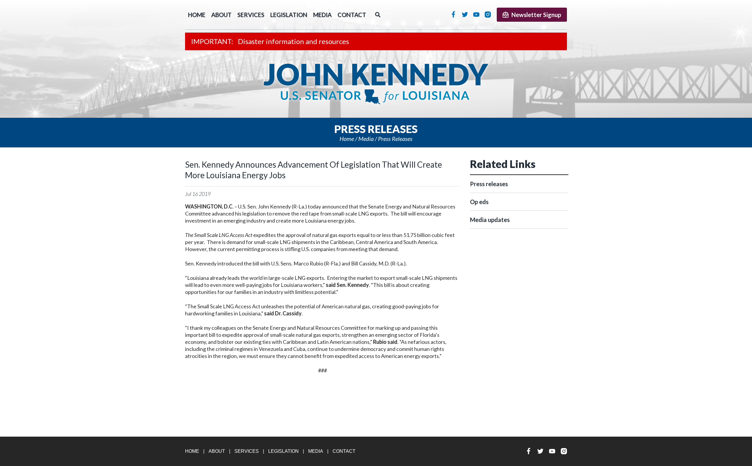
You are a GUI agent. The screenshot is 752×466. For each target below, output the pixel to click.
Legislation (288, 14)
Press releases (395, 138)
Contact (352, 14)
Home (347, 138)
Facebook (453, 14)
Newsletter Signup (536, 14)
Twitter (465, 14)
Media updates (490, 219)
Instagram (488, 14)
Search (378, 14)
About (221, 14)
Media (322, 14)
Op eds (479, 201)
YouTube (476, 14)
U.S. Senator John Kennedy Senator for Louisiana (376, 84)
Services (250, 14)
